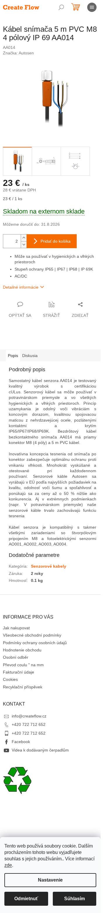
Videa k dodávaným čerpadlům (40, 750)
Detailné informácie (20, 287)
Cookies (10, 679)
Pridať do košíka (56, 241)
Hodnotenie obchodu (22, 650)
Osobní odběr (15, 657)
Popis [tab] (13, 355)
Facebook (21, 741)
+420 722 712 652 (29, 724)
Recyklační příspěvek (22, 687)
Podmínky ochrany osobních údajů (35, 642)
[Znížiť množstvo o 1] (24, 244)
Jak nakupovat (16, 628)
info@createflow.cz (29, 716)
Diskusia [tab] (30, 355)
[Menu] (92, 7)
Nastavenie (50, 880)
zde (8, 865)
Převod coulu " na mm (23, 664)
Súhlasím (74, 898)
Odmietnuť (26, 898)
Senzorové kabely (48, 566)
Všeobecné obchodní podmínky (32, 635)
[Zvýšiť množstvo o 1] (24, 238)
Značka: (18, 53)
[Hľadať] (61, 7)
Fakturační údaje (18, 672)
